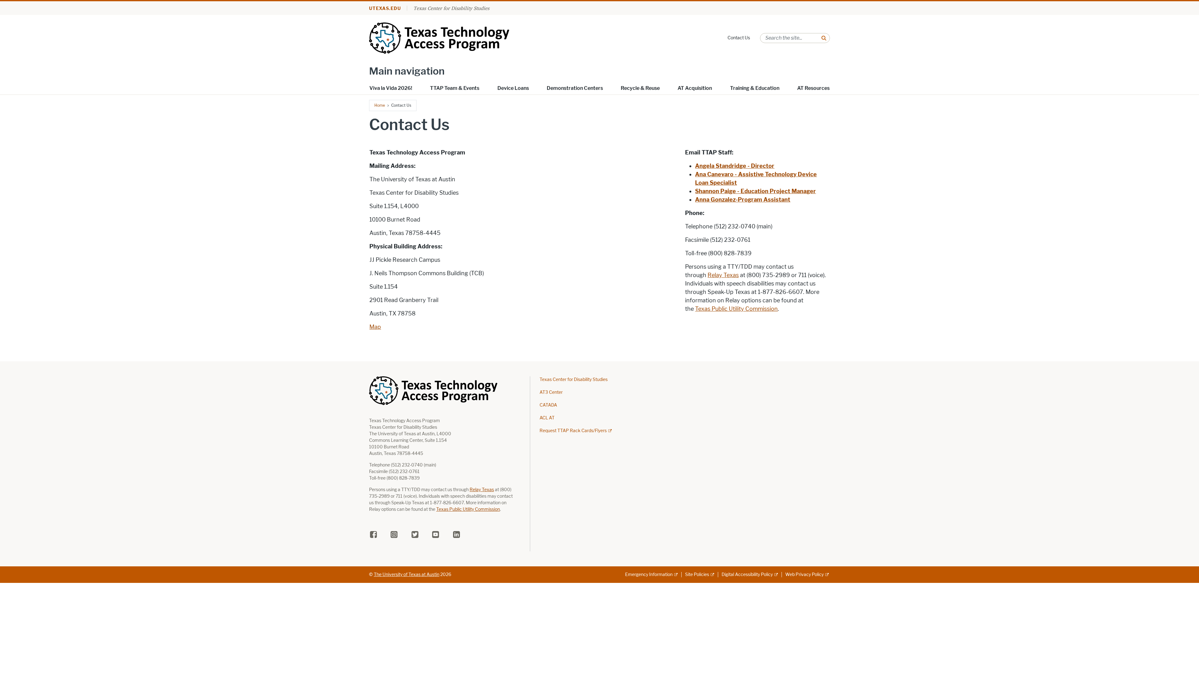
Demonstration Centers (575, 88)
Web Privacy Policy (804, 574)
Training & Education (754, 88)
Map (375, 327)
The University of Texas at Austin (406, 574)
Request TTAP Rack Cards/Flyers (573, 430)
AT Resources (813, 88)
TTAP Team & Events (454, 88)
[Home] (450, 38)
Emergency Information (649, 574)
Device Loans (513, 88)
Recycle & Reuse (640, 88)
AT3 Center (551, 392)
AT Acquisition (695, 88)
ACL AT (547, 418)
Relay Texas (723, 275)
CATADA (548, 405)
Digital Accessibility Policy (747, 574)
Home (379, 105)
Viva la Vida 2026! (390, 88)
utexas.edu (385, 8)
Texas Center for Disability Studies (451, 8)
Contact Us (739, 38)
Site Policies (697, 574)
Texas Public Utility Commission (736, 308)
